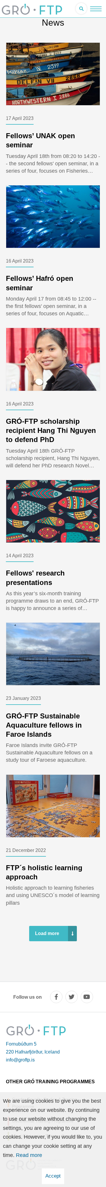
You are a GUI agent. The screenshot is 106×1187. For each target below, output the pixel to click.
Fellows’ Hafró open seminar (39, 282)
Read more (29, 1155)
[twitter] (71, 997)
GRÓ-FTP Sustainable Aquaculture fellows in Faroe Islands (44, 725)
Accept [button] (53, 1176)
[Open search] (81, 8)
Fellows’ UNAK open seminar (40, 140)
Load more (47, 933)
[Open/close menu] (96, 8)
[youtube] (87, 997)
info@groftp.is (20, 1059)
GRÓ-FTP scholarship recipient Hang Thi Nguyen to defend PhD (51, 430)
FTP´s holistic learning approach (44, 872)
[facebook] (56, 997)
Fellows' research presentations (35, 577)
